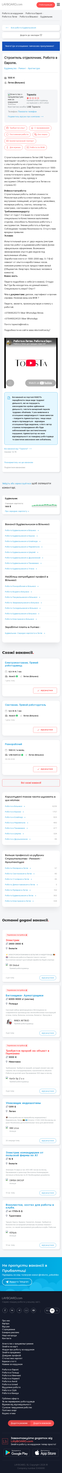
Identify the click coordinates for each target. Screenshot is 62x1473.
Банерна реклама (10, 1333)
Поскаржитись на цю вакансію (18, 462)
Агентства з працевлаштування (17, 1344)
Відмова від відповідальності (16, 1405)
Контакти (6, 1339)
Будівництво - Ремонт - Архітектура (22, 69)
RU (47, 1311)
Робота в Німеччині (11, 1376)
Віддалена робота (11, 1387)
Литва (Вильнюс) (16, 83)
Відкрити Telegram (19, 1282)
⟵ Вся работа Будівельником (21, 28)
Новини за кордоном (12, 1364)
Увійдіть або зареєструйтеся (16, 484)
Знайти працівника (11, 1353)
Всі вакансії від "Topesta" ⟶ (18, 449)
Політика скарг (9, 1411)
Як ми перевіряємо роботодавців (18, 1402)
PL (57, 1311)
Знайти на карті (10, 1347)
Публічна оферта (10, 1399)
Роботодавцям (45, 5)
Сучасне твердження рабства (17, 1408)
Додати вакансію (42, 1423)
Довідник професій (11, 1356)
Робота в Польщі (10, 1373)
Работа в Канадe (10, 1393)
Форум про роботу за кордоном (18, 1350)
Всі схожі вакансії (31, 783)
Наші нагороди (9, 1336)
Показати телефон (27, 112)
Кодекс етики (8, 1414)
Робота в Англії (9, 1382)
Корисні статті (9, 1362)
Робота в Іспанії (10, 1385)
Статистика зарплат (12, 1359)
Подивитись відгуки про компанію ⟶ (25, 117)
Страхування (8, 1330)
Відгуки (6, 1327)
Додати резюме (19, 1423)
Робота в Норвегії (11, 1379)
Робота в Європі (10, 1370)
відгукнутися (47, 690)
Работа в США (9, 1390)
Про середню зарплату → (17, 511)
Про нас (6, 1321)
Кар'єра (5, 1324)
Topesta (31, 94)
